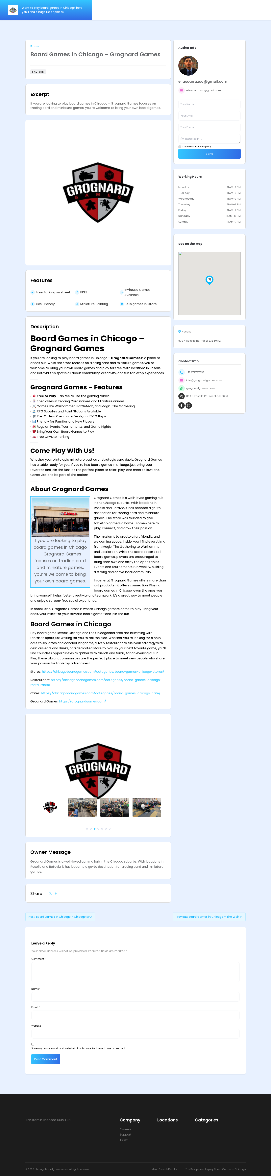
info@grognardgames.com (204, 380)
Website (36, 1025)
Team (124, 1140)
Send (209, 154)
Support (126, 1134)
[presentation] (36, 807)
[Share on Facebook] (56, 893)
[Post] (50, 893)
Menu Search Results (164, 1169)
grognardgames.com (200, 388)
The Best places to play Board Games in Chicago (215, 1169)
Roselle (186, 331)
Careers (126, 1129)
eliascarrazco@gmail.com (203, 90)
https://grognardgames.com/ (82, 701)
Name (35, 989)
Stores (34, 46)
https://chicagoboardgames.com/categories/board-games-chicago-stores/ (103, 671)
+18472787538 (195, 372)
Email (35, 1007)
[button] (87, 829)
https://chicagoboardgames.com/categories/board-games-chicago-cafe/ (100, 693)
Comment (38, 959)
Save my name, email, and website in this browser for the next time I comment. (78, 1048)
